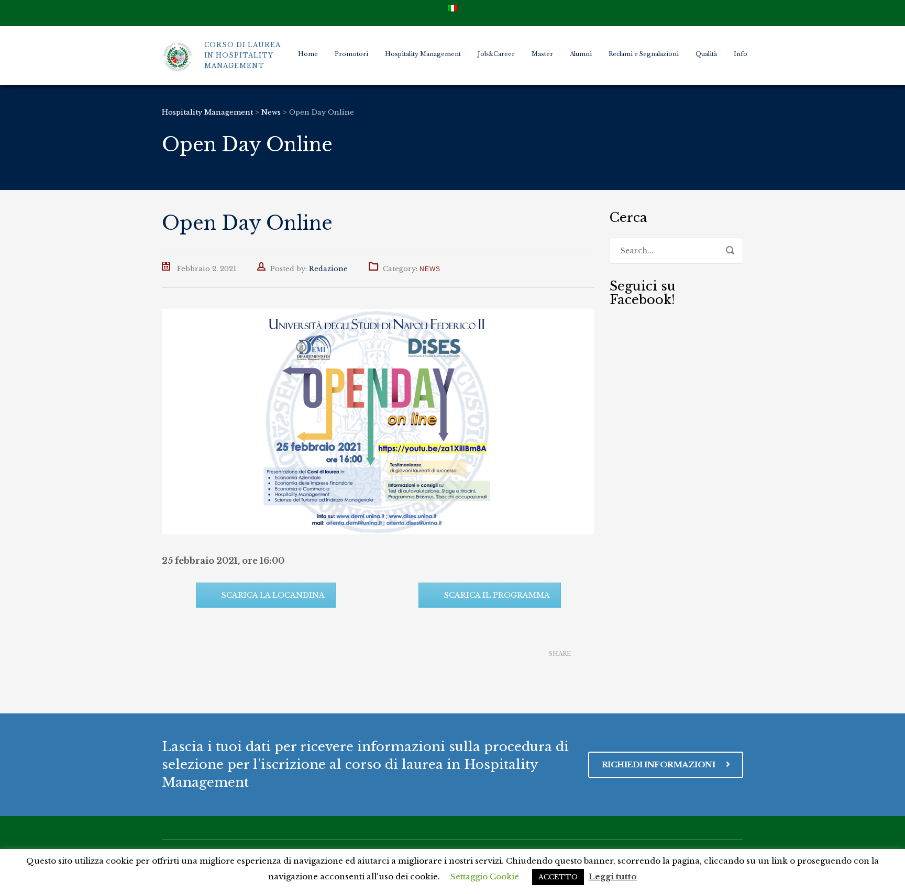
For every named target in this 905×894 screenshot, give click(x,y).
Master (542, 54)
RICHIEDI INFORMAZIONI (659, 764)
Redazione (328, 268)
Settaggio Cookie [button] (484, 876)
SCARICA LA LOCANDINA (273, 595)
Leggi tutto (613, 876)
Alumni (581, 54)
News (430, 269)
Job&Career (496, 54)
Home (308, 54)
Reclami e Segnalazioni (644, 54)
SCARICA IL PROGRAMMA (497, 595)
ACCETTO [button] (558, 877)
